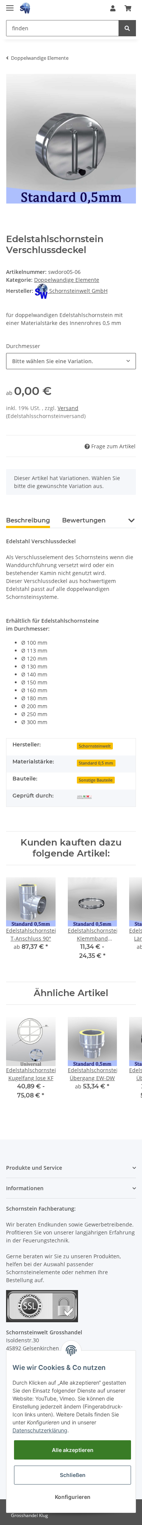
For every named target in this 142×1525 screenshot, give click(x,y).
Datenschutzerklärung (39, 1430)
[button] (113, 8)
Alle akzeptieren (73, 1450)
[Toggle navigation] (10, 4)
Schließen (73, 1475)
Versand (68, 408)
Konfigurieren (73, 1497)
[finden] (127, 28)
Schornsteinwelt (95, 746)
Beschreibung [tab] (28, 520)
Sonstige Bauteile (95, 780)
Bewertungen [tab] (84, 520)
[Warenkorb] (128, 8)
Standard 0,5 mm (96, 763)
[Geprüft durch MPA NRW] (84, 797)
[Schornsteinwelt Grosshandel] (25, 8)
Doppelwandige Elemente (66, 279)
